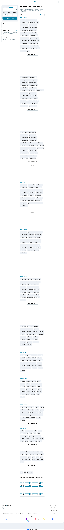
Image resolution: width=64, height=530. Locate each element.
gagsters (28, 363)
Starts (3, 12)
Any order (15, 7)
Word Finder (52, 507)
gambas (38, 417)
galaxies (23, 370)
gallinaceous (39, 197)
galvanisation (24, 148)
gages (39, 430)
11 (39, 494)
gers (22, 462)
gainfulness (23, 239)
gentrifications (33, 35)
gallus (27, 415)
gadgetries (23, 284)
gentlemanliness (25, 35)
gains (26, 433)
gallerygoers (24, 195)
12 (41, 494)
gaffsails (29, 331)
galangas (34, 368)
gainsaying (30, 289)
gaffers (40, 389)
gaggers (28, 391)
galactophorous (24, 80)
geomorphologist (25, 51)
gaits (34, 433)
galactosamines (33, 85)
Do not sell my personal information (8, 513)
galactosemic (32, 190)
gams (22, 454)
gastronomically (24, 27)
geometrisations (34, 43)
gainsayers (23, 289)
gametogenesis (24, 155)
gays (37, 457)
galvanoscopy (24, 205)
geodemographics (25, 40)
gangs (37, 438)
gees (26, 459)
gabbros (34, 381)
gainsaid (34, 365)
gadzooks (35, 360)
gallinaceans (32, 197)
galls (34, 436)
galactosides (39, 190)
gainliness (36, 287)
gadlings (39, 357)
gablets (28, 383)
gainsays (40, 365)
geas (41, 457)
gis (25, 472)
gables (32, 407)
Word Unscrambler (53, 510)
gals (41, 451)
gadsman (28, 389)
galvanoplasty (40, 148)
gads (26, 451)
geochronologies (25, 38)
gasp (42, 454)
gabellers (36, 326)
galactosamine (24, 140)
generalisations (32, 30)
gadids (27, 410)
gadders (28, 386)
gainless (28, 365)
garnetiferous (32, 158)
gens (38, 459)
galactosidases (24, 87)
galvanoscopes (24, 150)
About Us (17, 513)
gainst (27, 412)
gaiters (38, 394)
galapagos (23, 342)
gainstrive (36, 289)
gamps (32, 438)
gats (26, 457)
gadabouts (30, 329)
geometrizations (24, 45)
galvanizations (32, 93)
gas (22, 472)
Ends (9, 12)
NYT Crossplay (52, 513)
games (27, 438)
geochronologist (34, 38)
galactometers (24, 135)
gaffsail (22, 363)
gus (31, 472)
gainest (27, 394)
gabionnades (24, 234)
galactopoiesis (24, 82)
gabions (23, 383)
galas (22, 436)
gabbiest (35, 355)
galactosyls (37, 245)
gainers (22, 394)
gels (30, 459)
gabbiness (23, 326)
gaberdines (30, 279)
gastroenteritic (24, 25)
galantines (23, 297)
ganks (41, 438)
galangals (35, 339)
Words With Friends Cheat (54, 508)
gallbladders (39, 192)
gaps (30, 454)
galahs (40, 412)
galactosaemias (24, 85)
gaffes (41, 410)
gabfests (28, 357)
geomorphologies (35, 48)
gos (28, 472)
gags (34, 451)
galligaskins (38, 195)
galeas (22, 415)
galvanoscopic (33, 150)
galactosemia (24, 190)
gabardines (23, 279)
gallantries (23, 250)
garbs (39, 441)
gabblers (41, 355)
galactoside (30, 245)
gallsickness (38, 200)
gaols (26, 441)
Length (14, 12)
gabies (27, 407)
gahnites (34, 363)
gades (22, 430)
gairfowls (35, 334)
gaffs (35, 430)
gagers (22, 412)
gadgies (39, 386)
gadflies (34, 357)
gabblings (29, 326)
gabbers (23, 381)
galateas (40, 368)
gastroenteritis (32, 25)
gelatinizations (24, 30)
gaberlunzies (24, 184)
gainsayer (28, 334)
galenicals (23, 300)
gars (34, 454)
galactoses (29, 294)
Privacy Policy (22, 513)
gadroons (23, 360)
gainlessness (39, 184)
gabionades (37, 279)
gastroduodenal (33, 103)
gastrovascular (32, 106)
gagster (39, 391)
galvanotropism (33, 98)
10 (37, 494)
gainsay (33, 394)
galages (22, 396)
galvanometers (32, 148)
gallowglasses (32, 145)
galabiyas (23, 339)
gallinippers (23, 200)
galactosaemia (24, 137)
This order (11, 7)
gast (22, 457)
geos (42, 459)
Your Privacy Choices (33, 529)
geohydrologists (24, 43)
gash (38, 454)
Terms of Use (35, 513)
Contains (4, 7)
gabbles (28, 381)
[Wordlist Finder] (6, 505)
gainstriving (38, 187)
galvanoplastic (33, 95)
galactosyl (36, 294)
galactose (29, 339)
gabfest (39, 381)
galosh (36, 415)
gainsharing (23, 242)
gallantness (37, 247)
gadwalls (29, 360)
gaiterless (30, 292)
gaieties (39, 363)
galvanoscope (39, 203)
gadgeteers (30, 281)
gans (26, 454)
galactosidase (24, 142)
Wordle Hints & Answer (54, 512)
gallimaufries (24, 145)
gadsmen (34, 389)
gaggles (34, 391)
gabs (22, 451)
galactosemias (32, 140)
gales (26, 436)
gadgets (34, 386)
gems (33, 459)
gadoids (23, 389)
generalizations (24, 32)
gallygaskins (24, 203)
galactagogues (32, 132)
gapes (30, 441)
